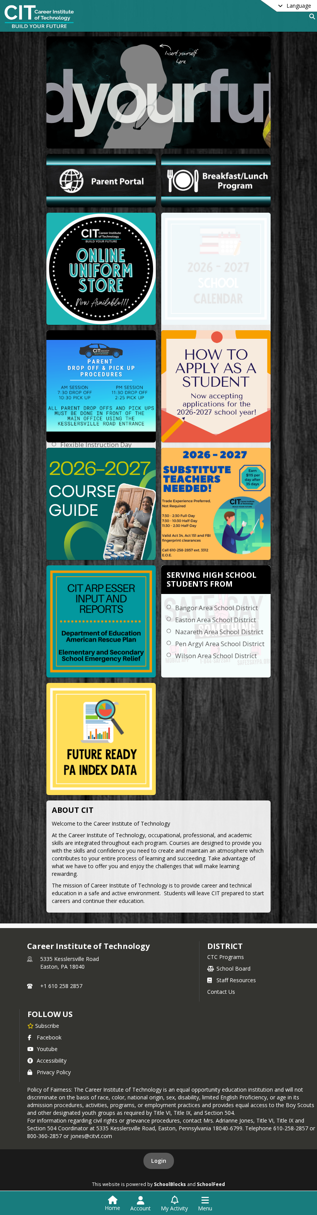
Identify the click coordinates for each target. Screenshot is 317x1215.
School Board (233, 968)
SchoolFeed (211, 1184)
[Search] (310, 16)
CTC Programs (225, 957)
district (225, 946)
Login (158, 1160)
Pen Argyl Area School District (219, 643)
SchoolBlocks (170, 1184)
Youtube (47, 1049)
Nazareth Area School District (219, 631)
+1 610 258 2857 (61, 986)
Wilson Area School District (216, 655)
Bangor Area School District (216, 607)
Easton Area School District (215, 619)
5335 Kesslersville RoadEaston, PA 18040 (69, 962)
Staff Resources (236, 980)
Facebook (49, 1037)
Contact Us (221, 991)
